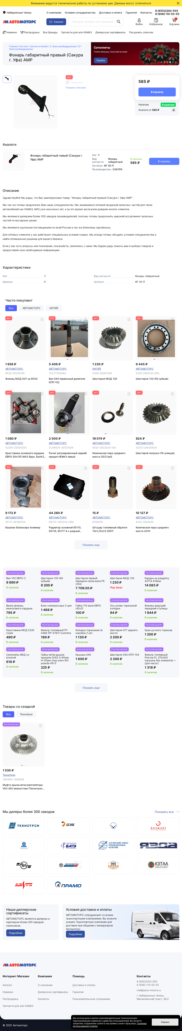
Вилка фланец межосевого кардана (19, 607)
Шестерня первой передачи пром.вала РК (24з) (90, 581)
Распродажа (31, 32)
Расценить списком (141, 32)
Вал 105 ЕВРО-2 (16, 578)
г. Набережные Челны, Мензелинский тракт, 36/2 (153, 997)
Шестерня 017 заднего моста (124, 631)
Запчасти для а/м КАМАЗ (76, 32)
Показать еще (91, 544)
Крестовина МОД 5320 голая (20, 631)
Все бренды (50, 32)
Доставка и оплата (110, 12)
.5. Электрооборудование (63, 46)
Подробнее (15, 932)
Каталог (24, 46)
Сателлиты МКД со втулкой (17, 656)
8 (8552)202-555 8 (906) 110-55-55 (148, 983)
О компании (54, 12)
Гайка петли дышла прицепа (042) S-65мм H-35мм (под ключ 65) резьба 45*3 (55, 659)
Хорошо (165, 1022)
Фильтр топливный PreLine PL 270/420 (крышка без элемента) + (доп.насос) (160, 659)
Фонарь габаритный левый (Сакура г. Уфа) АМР (56, 157)
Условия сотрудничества (80, 12)
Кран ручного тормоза (158, 630)
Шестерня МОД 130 (122, 578)
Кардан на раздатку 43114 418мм (157, 579)
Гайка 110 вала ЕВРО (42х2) (88, 607)
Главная (13, 46)
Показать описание (76, 87)
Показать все (164, 812)
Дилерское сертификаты (110, 32)
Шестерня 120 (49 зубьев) (52, 579)
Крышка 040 (83, 654)
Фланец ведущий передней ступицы (156, 607)
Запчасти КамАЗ (39, 46)
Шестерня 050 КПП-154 (124, 654)
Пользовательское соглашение (91, 998)
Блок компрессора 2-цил (56, 605)
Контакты (146, 12)
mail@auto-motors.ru (149, 990)
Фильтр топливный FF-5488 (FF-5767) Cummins (56, 631)
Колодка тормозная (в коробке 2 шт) (89, 631)
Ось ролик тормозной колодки (123, 607)
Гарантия (131, 12)
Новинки (11, 32)
